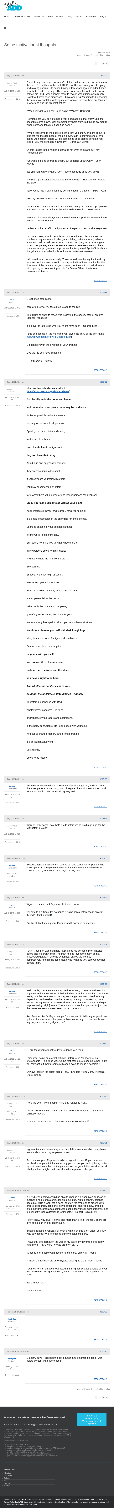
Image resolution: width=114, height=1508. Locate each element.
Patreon (7, 1478)
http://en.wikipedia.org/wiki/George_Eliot (49, 336)
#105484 (103, 819)
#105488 (103, 984)
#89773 (104, 76)
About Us (7, 1473)
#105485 (103, 858)
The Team (8, 1475)
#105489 (103, 1044)
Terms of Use (99, 1500)
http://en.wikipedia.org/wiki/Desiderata (48, 391)
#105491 (103, 1143)
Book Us (92, 1419)
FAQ (5, 1481)
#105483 (103, 779)
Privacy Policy (9, 1502)
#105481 (103, 293)
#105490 (103, 1096)
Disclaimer (33, 1505)
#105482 (103, 382)
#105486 (103, 898)
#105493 (103, 1312)
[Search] (5, 28)
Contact (7, 1486)
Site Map (7, 1483)
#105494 (103, 1351)
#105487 (103, 944)
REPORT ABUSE (100, 281)
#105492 (103, 1191)
